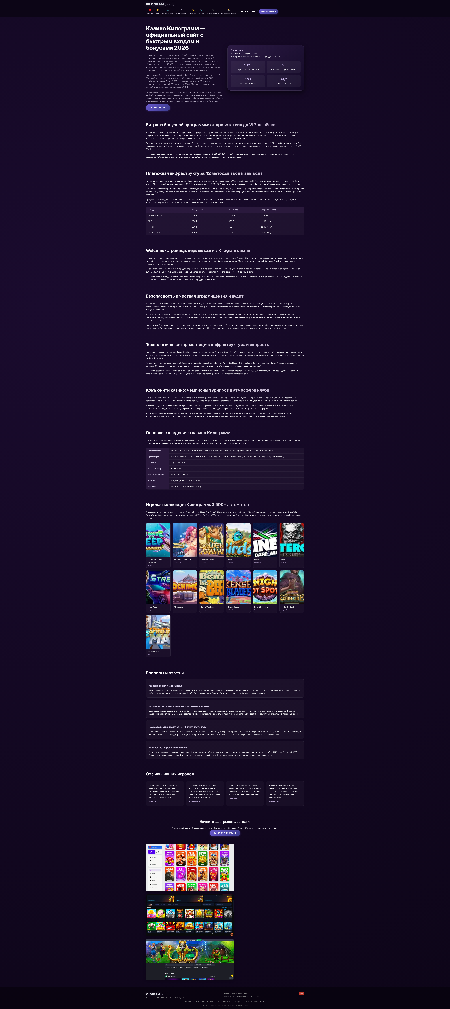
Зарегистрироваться (225, 833)
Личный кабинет (248, 11)
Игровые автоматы (228, 11)
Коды (158, 11)
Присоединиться (268, 11)
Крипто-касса (181, 11)
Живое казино (167, 11)
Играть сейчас (158, 108)
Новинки (193, 11)
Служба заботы (212, 11)
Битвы (201, 11)
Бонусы (150, 11)
